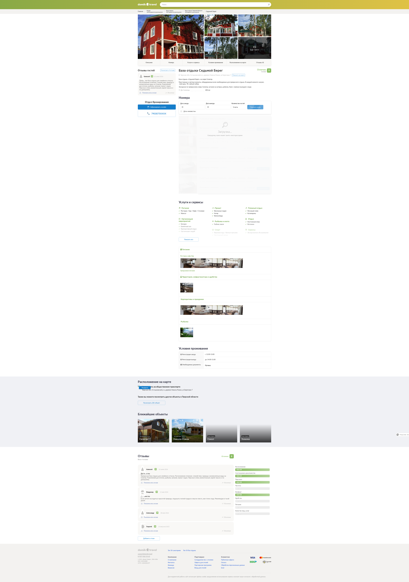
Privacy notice (403, 434)
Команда (171, 565)
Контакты (171, 562)
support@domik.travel (145, 554)
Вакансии (171, 568)
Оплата (223, 562)
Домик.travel (147, 4)
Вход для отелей (200, 568)
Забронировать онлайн (158, 107)
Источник (171, 93)
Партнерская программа (202, 565)
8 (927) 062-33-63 (144, 556)
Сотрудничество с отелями (203, 560)
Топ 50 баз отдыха (189, 550)
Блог (222, 568)
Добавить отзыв (148, 538)
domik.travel (147, 549)
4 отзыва (263, 71)
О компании (172, 560)
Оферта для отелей (201, 562)
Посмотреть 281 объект (151, 403)
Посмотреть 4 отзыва (168, 70)
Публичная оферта (227, 560)
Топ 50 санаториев (174, 550)
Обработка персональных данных (233, 565)
